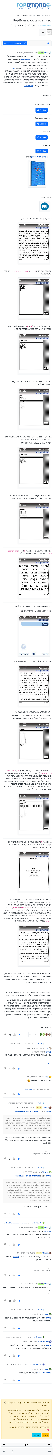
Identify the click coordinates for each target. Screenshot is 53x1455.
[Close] (5, 1402)
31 (10, 1035)
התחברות (36, 1435)
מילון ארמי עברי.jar (38, 157)
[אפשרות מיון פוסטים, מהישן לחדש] (48, 43)
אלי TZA (45, 1172)
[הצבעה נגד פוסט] (5, 1035)
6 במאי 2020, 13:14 (24, 1253)
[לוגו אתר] (34, 6)
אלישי (46, 53)
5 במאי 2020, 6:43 (24, 1108)
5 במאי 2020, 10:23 (30, 1172)
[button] (49, 1451)
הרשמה (45, 1435)
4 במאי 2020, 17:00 (33, 1048)
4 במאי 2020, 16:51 (26, 53)
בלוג (49, 1063)
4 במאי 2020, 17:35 (33, 1077)
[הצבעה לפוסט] (14, 1035)
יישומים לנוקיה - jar (44, 25)
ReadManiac (25, 59)
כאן (13, 68)
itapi (47, 1077)
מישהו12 (45, 1108)
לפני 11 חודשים (36, 1314)
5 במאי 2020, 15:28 (26, 1227)
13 (10, 1301)
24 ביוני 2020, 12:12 (26, 1284)
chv (47, 1048)
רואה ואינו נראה (43, 1342)
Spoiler (43, 110)
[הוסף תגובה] (19, 1035)
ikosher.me (28, 1089)
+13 (42, 32)
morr (47, 1314)
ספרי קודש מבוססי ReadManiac (27, 1111)
